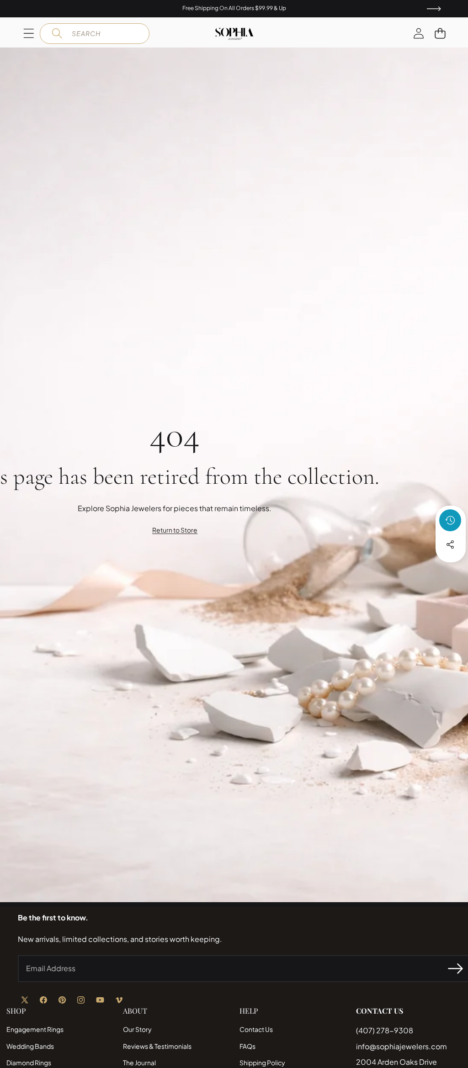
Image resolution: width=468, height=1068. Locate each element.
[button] (440, 33)
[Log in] (418, 33)
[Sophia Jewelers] (234, 33)
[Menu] (28, 33)
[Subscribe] (455, 968)
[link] (174, 530)
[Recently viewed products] (450, 520)
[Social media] (450, 544)
